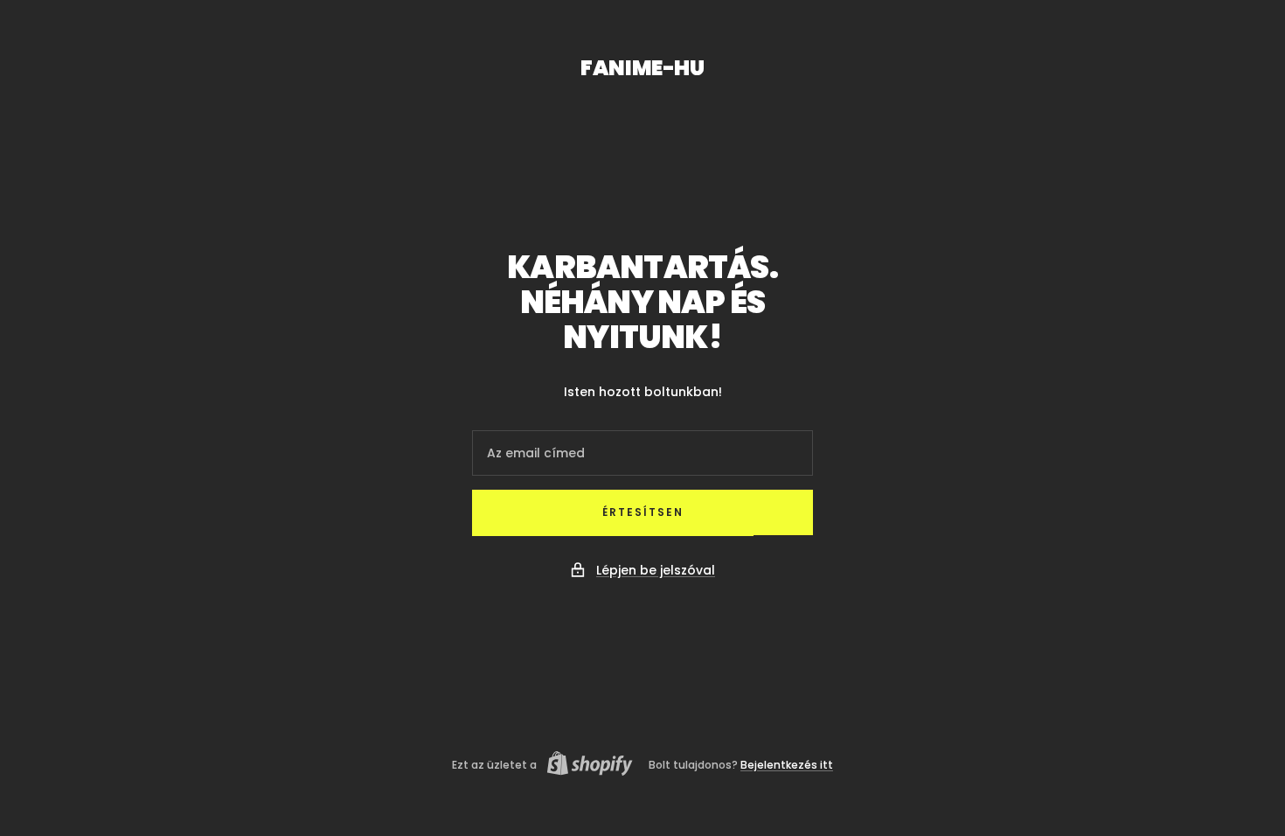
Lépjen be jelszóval (655, 570)
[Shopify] (585, 765)
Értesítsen (643, 512)
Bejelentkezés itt (786, 764)
